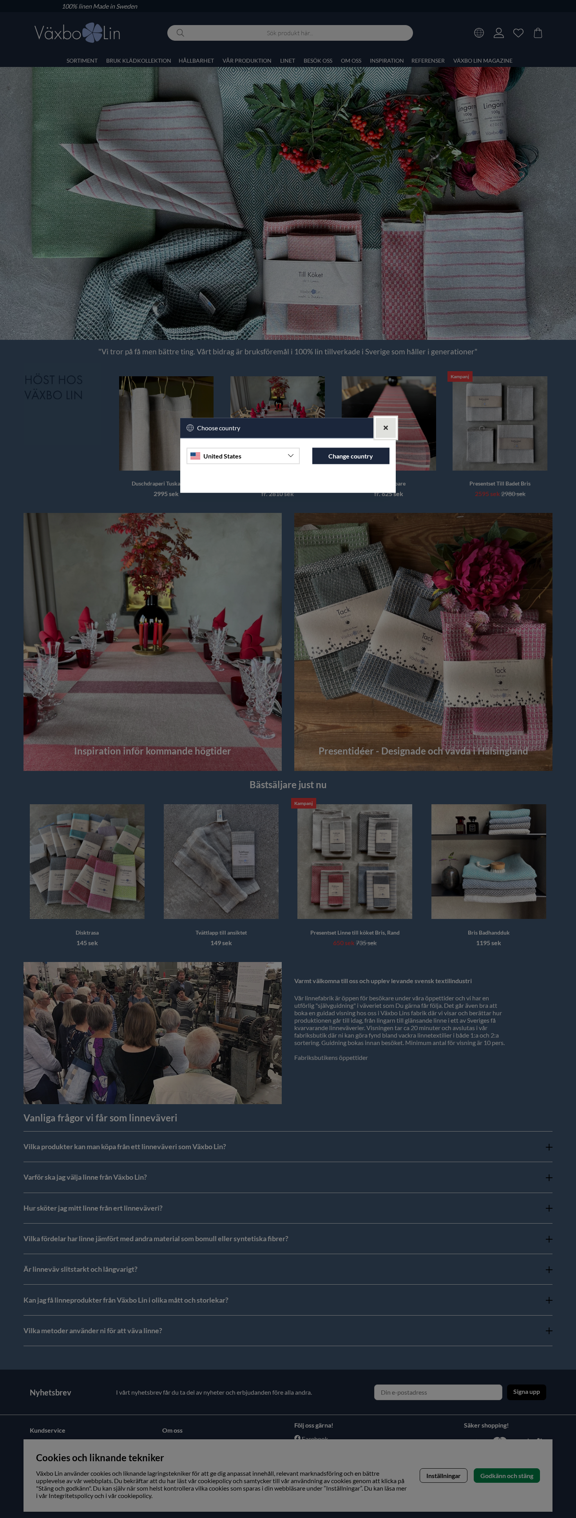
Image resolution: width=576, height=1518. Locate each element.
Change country (350, 456)
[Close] (386, 428)
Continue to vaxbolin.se (288, 483)
